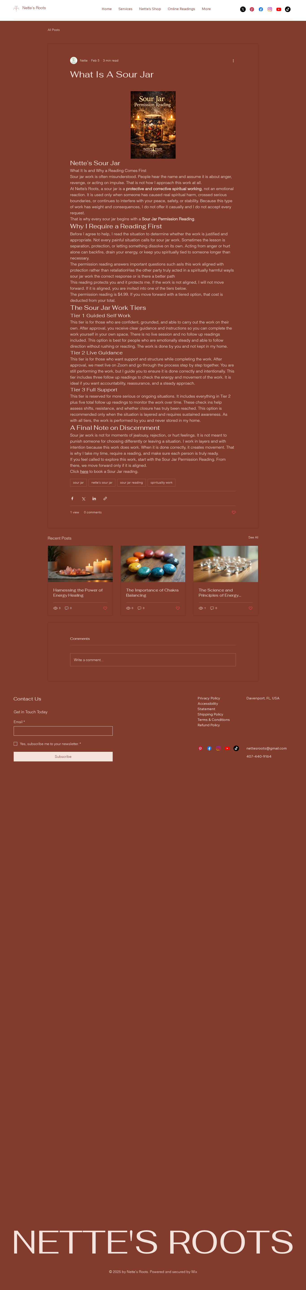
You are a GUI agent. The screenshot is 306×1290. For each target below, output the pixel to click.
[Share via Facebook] (72, 498)
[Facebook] (261, 9)
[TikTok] (288, 9)
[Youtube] (279, 9)
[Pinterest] (252, 9)
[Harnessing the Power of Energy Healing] (80, 564)
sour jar (78, 482)
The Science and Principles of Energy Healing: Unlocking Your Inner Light (222, 592)
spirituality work (161, 482)
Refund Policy (209, 725)
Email (19, 722)
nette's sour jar (101, 482)
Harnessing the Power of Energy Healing (78, 592)
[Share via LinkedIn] (94, 498)
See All (253, 537)
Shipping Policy (210, 714)
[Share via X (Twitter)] (83, 498)
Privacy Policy (209, 698)
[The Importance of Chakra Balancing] (153, 564)
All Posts (54, 30)
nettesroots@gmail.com (266, 748)
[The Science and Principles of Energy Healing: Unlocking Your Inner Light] (225, 564)
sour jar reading (131, 482)
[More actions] (233, 60)
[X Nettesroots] (243, 9)
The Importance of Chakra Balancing (152, 592)
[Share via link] (105, 498)
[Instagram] (270, 9)
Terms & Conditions (214, 719)
